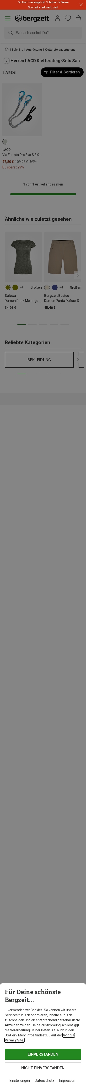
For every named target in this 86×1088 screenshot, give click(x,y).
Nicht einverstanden (42, 1068)
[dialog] (43, 1035)
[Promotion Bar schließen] (81, 5)
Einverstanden (43, 1054)
